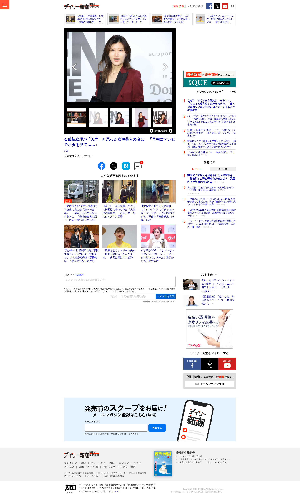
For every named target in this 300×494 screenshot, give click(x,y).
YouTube (227, 361)
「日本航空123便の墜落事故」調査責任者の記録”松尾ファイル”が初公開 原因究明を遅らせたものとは (212, 213)
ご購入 (132, 473)
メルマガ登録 (195, 6)
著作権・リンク (119, 473)
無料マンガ (109, 467)
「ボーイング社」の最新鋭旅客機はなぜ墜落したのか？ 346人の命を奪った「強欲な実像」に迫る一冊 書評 (212, 224)
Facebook (192, 361)
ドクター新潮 (128, 467)
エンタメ (124, 462)
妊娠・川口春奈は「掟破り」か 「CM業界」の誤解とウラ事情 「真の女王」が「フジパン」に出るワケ (212, 133)
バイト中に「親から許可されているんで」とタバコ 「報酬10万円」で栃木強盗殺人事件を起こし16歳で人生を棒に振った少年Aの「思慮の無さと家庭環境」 (212, 120)
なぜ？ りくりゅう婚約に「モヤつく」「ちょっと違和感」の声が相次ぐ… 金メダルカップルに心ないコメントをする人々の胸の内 (211, 105)
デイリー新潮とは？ (73, 473)
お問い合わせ (102, 473)
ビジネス (69, 467)
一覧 (234, 92)
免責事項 (142, 473)
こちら (115, 491)
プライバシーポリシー (74, 476)
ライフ (137, 462)
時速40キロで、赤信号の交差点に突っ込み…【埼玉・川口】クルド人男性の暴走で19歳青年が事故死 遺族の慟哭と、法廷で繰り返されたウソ (212, 144)
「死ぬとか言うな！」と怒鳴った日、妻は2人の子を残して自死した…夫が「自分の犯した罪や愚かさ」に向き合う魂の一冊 (212, 202)
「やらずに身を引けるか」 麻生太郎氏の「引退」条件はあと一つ (210, 153)
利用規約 (89, 434)
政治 (66, 150)
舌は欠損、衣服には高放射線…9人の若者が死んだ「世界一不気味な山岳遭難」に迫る (211, 190)
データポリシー (94, 476)
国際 (112, 462)
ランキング (70, 462)
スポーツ (84, 467)
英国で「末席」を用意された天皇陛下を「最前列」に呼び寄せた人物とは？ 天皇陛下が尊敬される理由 (211, 178)
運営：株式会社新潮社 (114, 476)
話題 (84, 462)
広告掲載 (89, 473)
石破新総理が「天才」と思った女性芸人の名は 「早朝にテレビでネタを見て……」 (119, 142)
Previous (151, 131)
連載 (96, 467)
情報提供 (178, 6)
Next (170, 131)
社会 (93, 462)
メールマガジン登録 (212, 384)
